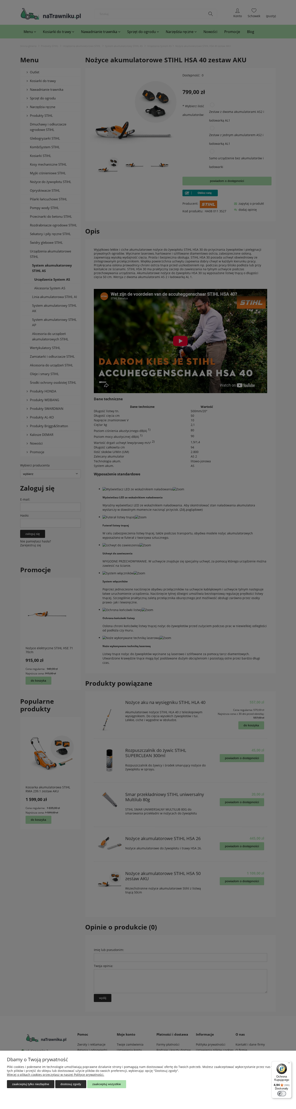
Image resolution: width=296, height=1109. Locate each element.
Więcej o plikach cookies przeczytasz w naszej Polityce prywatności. (55, 1075)
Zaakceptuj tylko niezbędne (30, 1084)
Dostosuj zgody (70, 1084)
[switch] (281, 1093)
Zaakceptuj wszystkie (106, 1084)
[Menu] (289, 1063)
